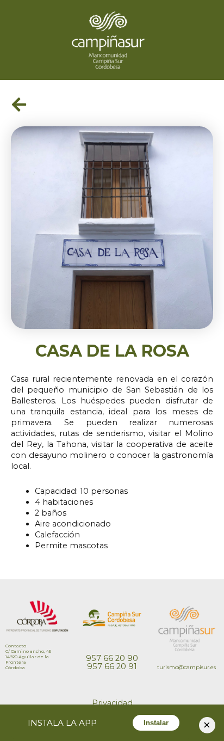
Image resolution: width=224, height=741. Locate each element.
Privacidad (112, 703)
